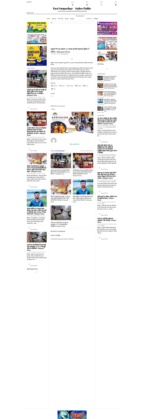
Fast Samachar (79, 16)
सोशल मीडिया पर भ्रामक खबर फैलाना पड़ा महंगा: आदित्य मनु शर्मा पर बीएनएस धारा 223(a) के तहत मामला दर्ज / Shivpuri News (37, 211)
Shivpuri (72, 18)
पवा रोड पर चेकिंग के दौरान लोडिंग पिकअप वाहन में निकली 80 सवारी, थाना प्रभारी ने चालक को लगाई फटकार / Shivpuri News (107, 121)
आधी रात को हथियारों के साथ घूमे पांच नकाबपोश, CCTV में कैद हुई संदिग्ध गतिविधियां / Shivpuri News (36, 247)
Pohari (113, 127)
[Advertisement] (72, 261)
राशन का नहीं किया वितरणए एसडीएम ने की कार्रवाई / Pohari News (107, 220)
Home (48, 18)
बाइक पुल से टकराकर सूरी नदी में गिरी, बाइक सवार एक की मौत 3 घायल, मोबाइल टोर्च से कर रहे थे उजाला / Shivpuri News (106, 175)
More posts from (73, 144)
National (54, 18)
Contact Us (89, 18)
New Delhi (60, 18)
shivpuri (53, 109)
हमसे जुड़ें (96, 18)
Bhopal (67, 18)
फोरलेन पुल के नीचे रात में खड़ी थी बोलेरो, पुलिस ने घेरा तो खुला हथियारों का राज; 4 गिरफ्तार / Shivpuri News (37, 92)
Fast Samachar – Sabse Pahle (72, 8)
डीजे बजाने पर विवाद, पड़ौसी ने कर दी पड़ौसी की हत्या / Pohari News (107, 198)
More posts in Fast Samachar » (87, 150)
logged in (60, 239)
